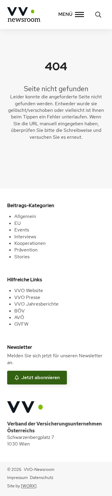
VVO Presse (27, 297)
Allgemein (25, 216)
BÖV (19, 311)
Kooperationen (30, 243)
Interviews (25, 236)
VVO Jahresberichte (36, 304)
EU (17, 223)
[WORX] (28, 486)
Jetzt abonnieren (40, 377)
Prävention (26, 250)
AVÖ (19, 317)
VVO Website (28, 290)
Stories (22, 257)
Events (21, 230)
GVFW (21, 324)
